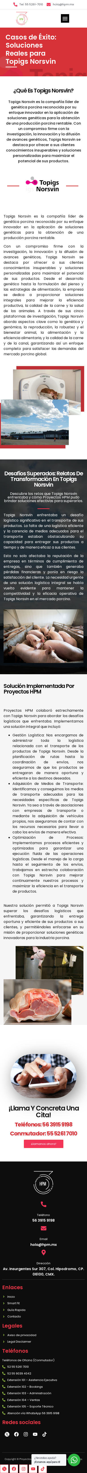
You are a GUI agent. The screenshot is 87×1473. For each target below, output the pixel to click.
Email (44, 1239)
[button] (65, 18)
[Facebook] (14, 1468)
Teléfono (43, 1215)
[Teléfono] (43, 1204)
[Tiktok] (42, 1468)
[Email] (43, 1228)
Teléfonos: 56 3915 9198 (43, 1124)
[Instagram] (23, 1468)
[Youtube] (33, 1468)
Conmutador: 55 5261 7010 (43, 1133)
